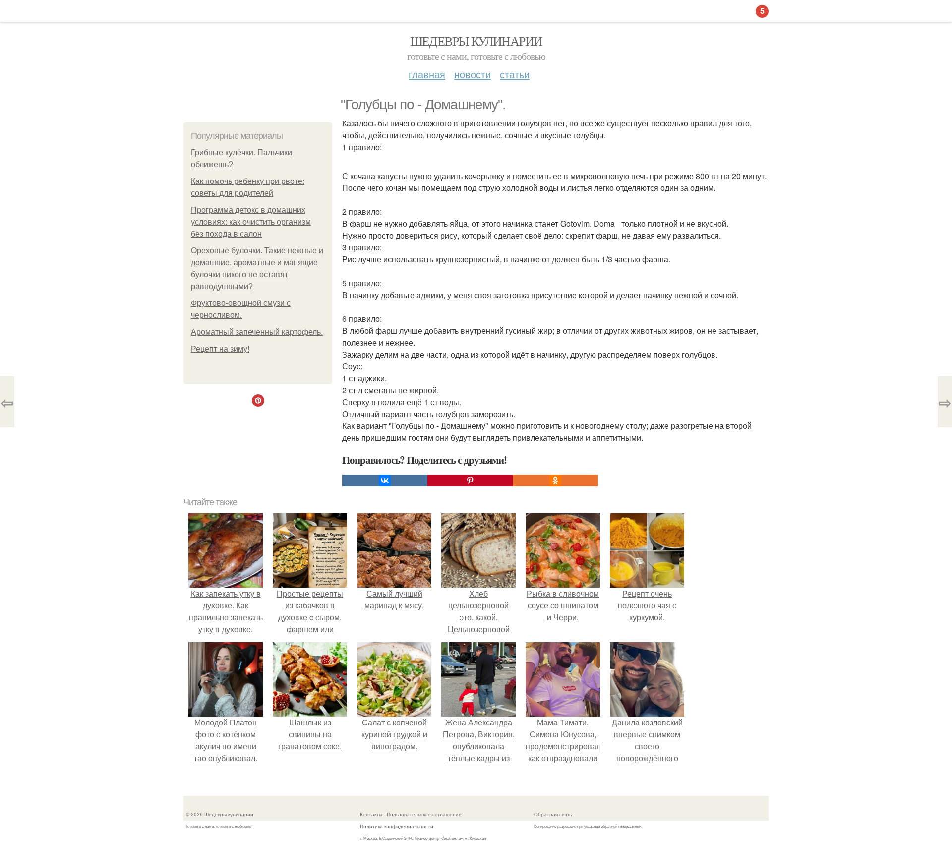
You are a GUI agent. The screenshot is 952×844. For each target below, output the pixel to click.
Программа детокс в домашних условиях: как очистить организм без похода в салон (251, 222)
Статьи (515, 74)
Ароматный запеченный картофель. (257, 332)
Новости (472, 74)
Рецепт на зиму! (220, 349)
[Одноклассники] (555, 480)
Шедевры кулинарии (476, 40)
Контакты (371, 814)
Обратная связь (553, 814)
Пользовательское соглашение (424, 814)
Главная (427, 74)
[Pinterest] (470, 480)
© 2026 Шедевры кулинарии (219, 814)
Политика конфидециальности (396, 826)
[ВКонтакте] (384, 480)
